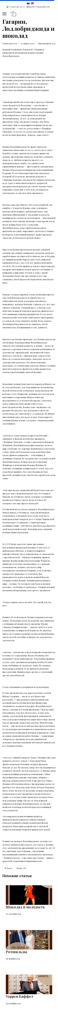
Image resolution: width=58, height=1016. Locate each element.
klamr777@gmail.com (39, 6)
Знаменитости (9, 43)
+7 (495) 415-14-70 (17, 6)
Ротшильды (16, 951)
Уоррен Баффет (19, 996)
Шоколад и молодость (25, 906)
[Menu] (4, 14)
